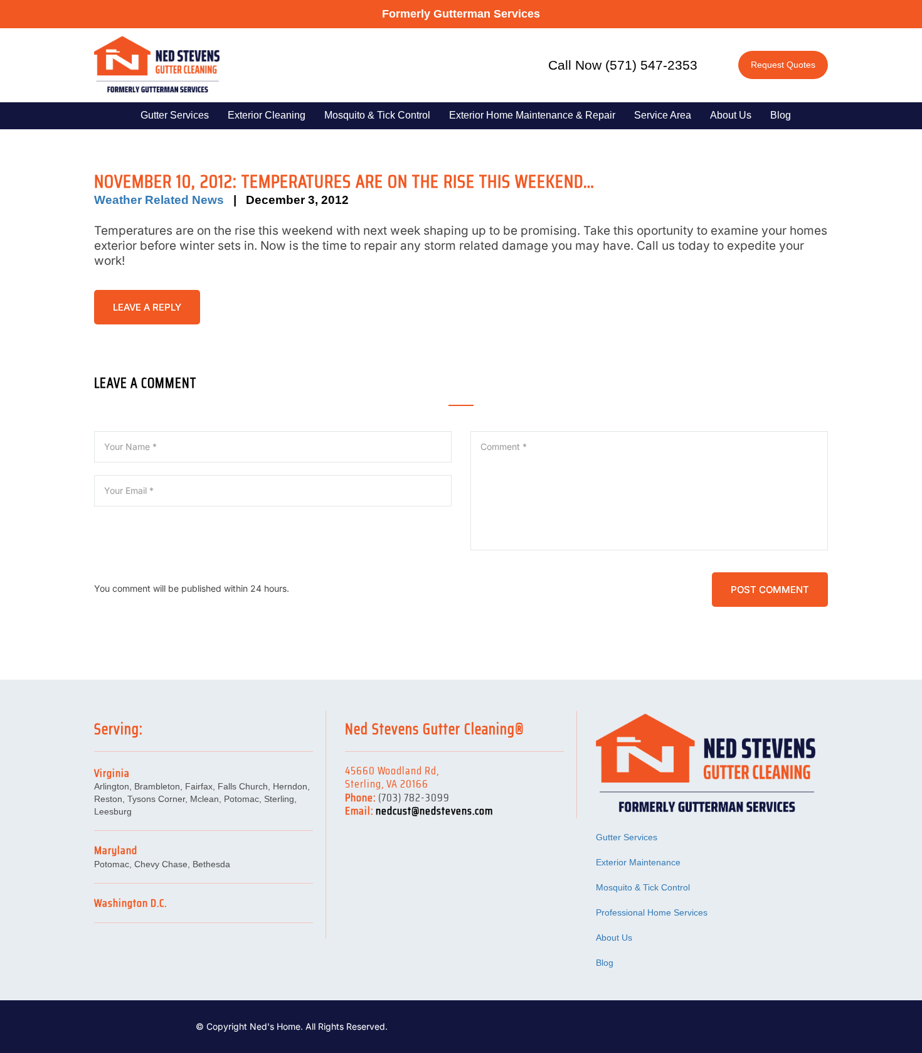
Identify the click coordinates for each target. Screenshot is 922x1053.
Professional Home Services (651, 912)
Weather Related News (159, 199)
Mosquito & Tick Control (377, 115)
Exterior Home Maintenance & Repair (532, 115)
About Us (730, 115)
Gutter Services (174, 115)
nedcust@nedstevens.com (434, 811)
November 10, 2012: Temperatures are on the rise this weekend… (344, 181)
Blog (780, 115)
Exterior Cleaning (266, 115)
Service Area (662, 115)
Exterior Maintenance (638, 862)
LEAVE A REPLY (147, 307)
